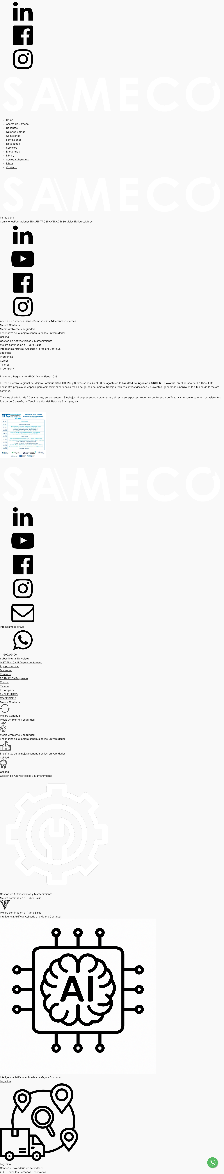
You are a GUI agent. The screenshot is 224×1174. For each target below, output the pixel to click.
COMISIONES (8, 698)
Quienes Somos (15, 131)
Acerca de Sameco (17, 123)
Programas (6, 356)
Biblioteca (79, 221)
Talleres (4, 364)
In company (7, 368)
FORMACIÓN (7, 678)
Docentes (12, 127)
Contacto (11, 167)
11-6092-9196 (8, 654)
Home (9, 119)
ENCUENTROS (38, 221)
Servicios (11, 147)
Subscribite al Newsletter (15, 658)
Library (10, 155)
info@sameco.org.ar (12, 626)
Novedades (13, 143)
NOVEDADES (55, 221)
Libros (9, 163)
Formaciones (13, 139)
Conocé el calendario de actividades (21, 1168)
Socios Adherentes (17, 159)
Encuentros (13, 151)
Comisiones (13, 135)
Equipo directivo (9, 666)
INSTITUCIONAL (10, 662)
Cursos (4, 360)
